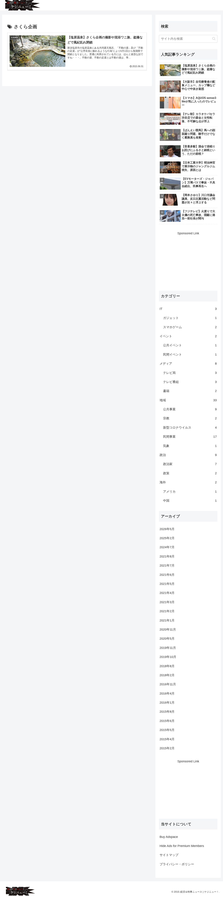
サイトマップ (169, 855)
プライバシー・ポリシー (177, 864)
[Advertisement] (188, 260)
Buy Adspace (169, 837)
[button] (214, 39)
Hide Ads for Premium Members (182, 846)
